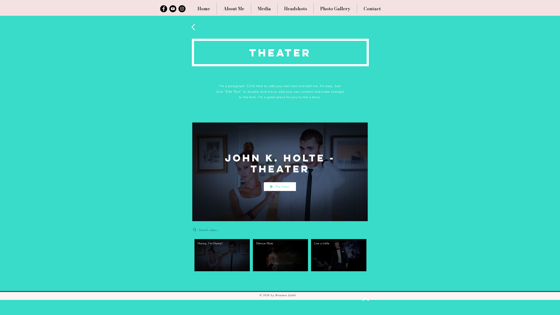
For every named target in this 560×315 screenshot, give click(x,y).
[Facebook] (163, 8)
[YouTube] (172, 8)
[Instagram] (182, 8)
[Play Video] (222, 255)
